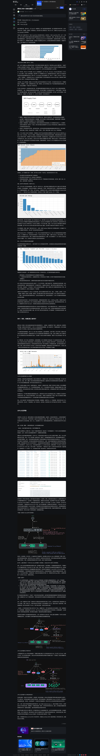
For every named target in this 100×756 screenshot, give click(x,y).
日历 (32, 4)
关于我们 (22, 754)
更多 (84, 34)
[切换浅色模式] (84, 1)
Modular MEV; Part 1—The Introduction (31, 20)
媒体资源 (27, 754)
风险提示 (44, 754)
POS (74, 27)
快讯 (21, 4)
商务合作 (35, 754)
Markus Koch (40, 38)
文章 (23, 701)
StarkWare (80, 29)
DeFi (70, 27)
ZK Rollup (78, 27)
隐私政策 (40, 754)
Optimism (71, 29)
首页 (15, 4)
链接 (37, 79)
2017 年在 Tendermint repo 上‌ (45, 704)
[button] (86, 2)
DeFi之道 (25, 24)
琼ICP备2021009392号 (72, 754)
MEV (76, 29)
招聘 (48, 754)
